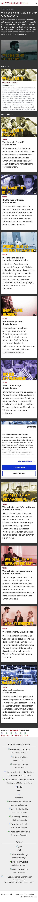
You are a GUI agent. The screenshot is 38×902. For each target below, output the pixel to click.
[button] (19, 50)
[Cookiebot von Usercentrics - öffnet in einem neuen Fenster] (27, 427)
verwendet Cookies (25, 461)
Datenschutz (30, 894)
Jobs (11, 894)
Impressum (19, 894)
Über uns (4, 894)
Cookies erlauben (19, 467)
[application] (19, 50)
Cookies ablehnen (19, 473)
